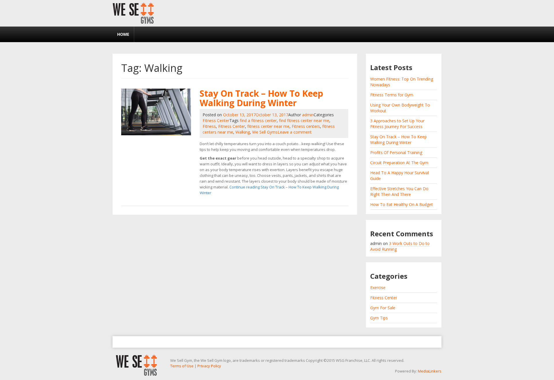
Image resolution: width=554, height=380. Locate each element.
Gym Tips (379, 318)
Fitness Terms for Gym (391, 95)
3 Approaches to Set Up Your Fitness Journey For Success (397, 123)
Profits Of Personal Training (396, 152)
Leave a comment (295, 132)
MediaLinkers (429, 371)
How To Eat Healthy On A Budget (401, 204)
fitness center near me (268, 126)
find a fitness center (258, 120)
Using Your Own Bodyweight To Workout (400, 107)
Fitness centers (306, 126)
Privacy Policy (209, 365)
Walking (242, 132)
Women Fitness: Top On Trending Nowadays (401, 81)
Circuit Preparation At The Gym (399, 162)
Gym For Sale (382, 307)
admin (308, 114)
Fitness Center (216, 120)
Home (123, 34)
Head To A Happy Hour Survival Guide (399, 175)
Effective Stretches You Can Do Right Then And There (399, 191)
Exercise (377, 287)
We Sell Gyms (265, 132)
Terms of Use (182, 365)
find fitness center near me (304, 120)
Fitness (209, 126)
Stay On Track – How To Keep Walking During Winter (261, 98)
